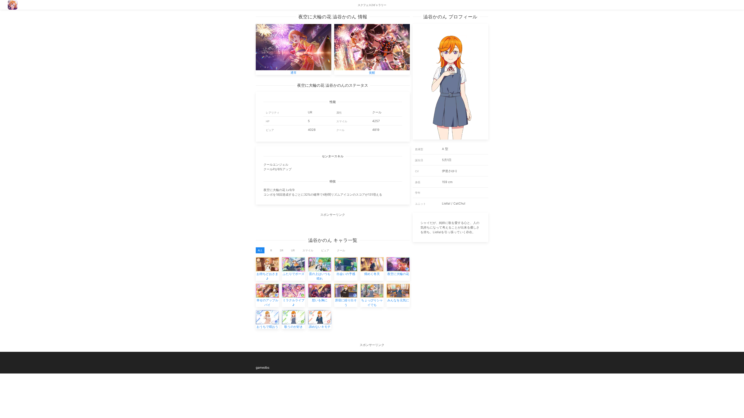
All (260, 250)
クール (341, 250)
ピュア (325, 250)
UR (293, 250)
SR (281, 250)
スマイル (307, 250)
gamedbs (262, 367)
